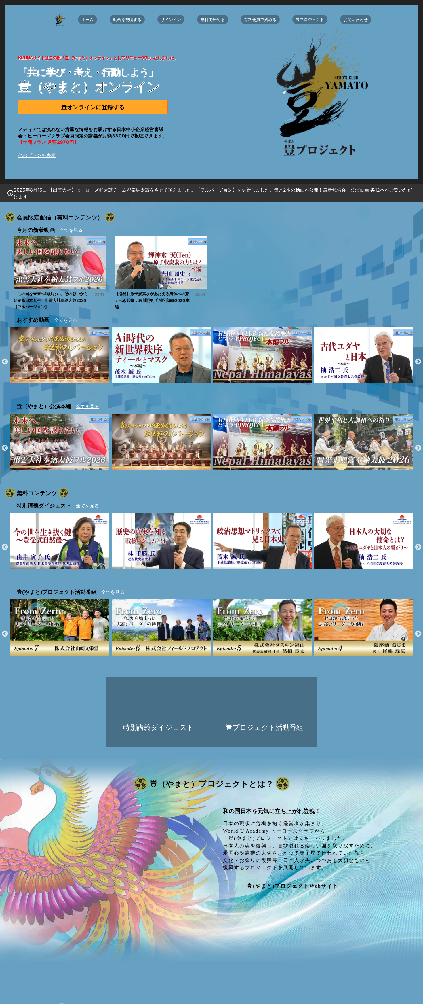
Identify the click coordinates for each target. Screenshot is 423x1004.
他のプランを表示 (37, 155)
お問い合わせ (356, 19)
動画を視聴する (127, 19)
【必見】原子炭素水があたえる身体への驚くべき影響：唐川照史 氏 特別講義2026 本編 (160, 300)
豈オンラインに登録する (93, 107)
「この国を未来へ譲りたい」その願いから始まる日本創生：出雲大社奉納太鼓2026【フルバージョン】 (59, 300)
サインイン (171, 19)
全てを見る (71, 230)
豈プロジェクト (310, 19)
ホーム (87, 19)
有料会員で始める (260, 19)
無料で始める (213, 19)
